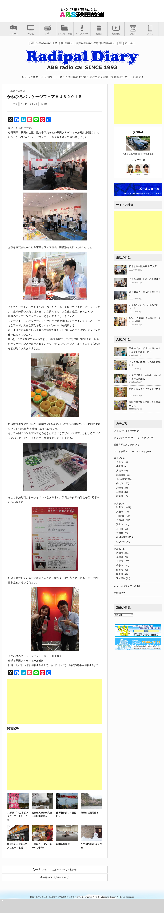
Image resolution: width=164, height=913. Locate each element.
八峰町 (119, 487)
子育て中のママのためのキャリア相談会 (56, 869)
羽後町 (119, 574)
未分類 (117, 592)
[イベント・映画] (64, 33)
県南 (116, 549)
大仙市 (119, 552)
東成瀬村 (120, 578)
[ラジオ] (47, 33)
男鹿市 (119, 511)
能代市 (119, 483)
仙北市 (119, 561)
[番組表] (98, 33)
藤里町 (119, 496)
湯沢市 (119, 570)
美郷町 (119, 557)
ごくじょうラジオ (29, 104)
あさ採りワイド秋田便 (125, 430)
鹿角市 (119, 462)
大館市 (119, 470)
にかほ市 (120, 541)
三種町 (119, 492)
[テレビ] (30, 33)
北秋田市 (120, 474)
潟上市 (119, 524)
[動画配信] (116, 33)
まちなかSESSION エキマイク (130, 437)
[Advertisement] (54, 701)
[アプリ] (150, 33)
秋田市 (44, 104)
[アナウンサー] (82, 33)
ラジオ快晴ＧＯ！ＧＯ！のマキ (129, 451)
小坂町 (119, 466)
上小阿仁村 (121, 479)
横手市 (119, 565)
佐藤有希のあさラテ (124, 444)
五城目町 (120, 516)
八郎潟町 (120, 520)
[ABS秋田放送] (82, 16)
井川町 (119, 528)
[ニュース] (13, 33)
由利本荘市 (121, 537)
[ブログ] (133, 33)
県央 (15, 104)
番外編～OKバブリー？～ (53, 877)
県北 (116, 458)
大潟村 (119, 533)
